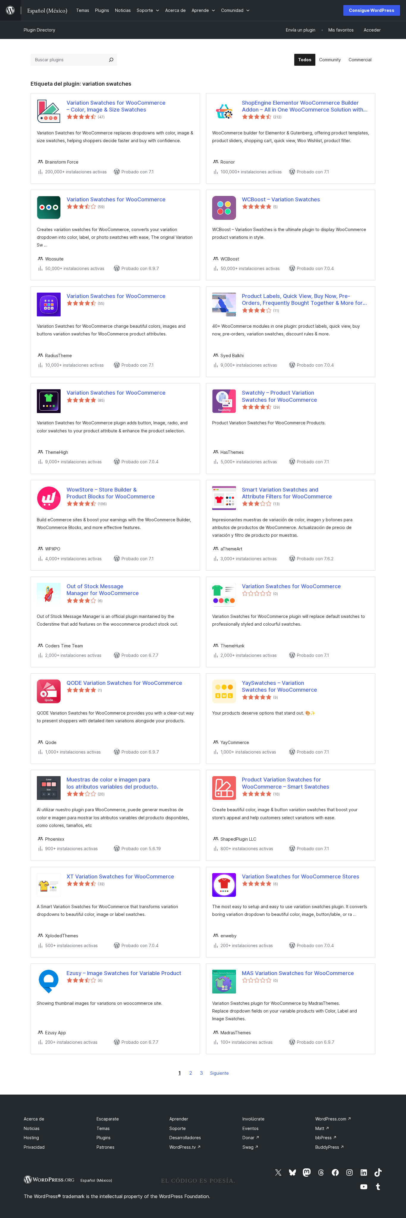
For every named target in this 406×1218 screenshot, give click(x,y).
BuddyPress (329, 1147)
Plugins (104, 1137)
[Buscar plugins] (111, 60)
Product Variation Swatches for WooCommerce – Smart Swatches (285, 782)
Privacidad (34, 1147)
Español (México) (96, 1180)
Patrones (105, 1147)
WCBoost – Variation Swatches (281, 199)
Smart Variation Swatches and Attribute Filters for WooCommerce (287, 493)
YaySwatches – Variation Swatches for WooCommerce (279, 686)
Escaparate (108, 1118)
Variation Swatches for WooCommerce (116, 199)
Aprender (178, 1118)
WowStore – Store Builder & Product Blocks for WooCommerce (111, 493)
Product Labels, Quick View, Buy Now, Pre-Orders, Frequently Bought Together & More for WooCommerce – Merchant (302, 300)
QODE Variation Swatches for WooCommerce (124, 683)
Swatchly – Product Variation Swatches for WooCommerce (279, 396)
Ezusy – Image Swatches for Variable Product (124, 973)
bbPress (326, 1137)
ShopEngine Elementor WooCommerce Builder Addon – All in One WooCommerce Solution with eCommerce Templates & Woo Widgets (302, 106)
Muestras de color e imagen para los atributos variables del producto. (112, 782)
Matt (322, 1128)
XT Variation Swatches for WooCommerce (120, 876)
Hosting (31, 1137)
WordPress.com (333, 1118)
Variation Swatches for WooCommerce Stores (300, 876)
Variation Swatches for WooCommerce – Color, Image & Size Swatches (116, 106)
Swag (251, 1147)
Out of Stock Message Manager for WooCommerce (103, 589)
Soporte (177, 1128)
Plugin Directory (39, 29)
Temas (103, 1128)
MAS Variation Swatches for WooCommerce (298, 973)
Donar (251, 1137)
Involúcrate (254, 1118)
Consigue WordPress (371, 10)
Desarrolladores (185, 1137)
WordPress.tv (185, 1147)
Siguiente (219, 1073)
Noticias (32, 1128)
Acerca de (34, 1118)
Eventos (251, 1128)
